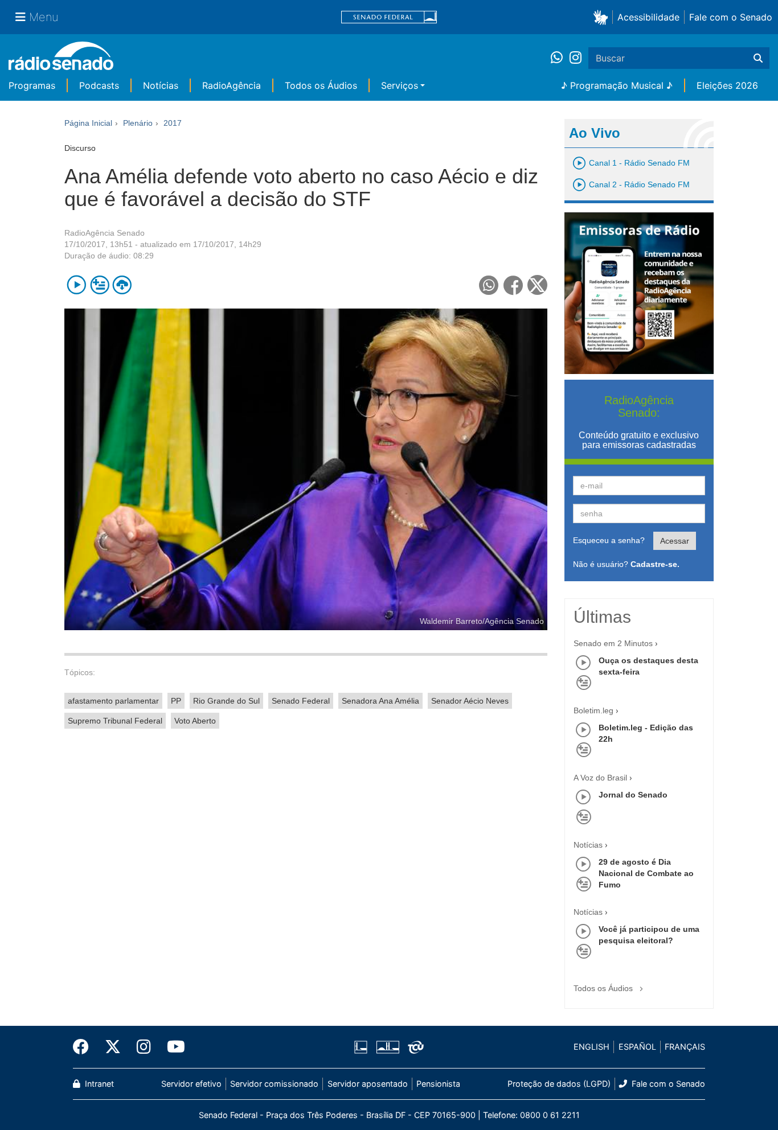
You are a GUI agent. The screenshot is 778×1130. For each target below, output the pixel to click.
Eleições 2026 (727, 85)
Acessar (674, 540)
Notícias (160, 85)
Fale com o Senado (730, 17)
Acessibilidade (648, 17)
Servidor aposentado (367, 1083)
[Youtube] (172, 1047)
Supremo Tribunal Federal (115, 720)
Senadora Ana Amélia (380, 700)
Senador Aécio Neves (470, 700)
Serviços (399, 85)
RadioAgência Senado (104, 232)
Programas (32, 85)
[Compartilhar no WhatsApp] (488, 284)
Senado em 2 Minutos (613, 643)
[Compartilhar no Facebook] (513, 284)
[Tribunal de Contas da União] (414, 1047)
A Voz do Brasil (600, 777)
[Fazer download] (122, 284)
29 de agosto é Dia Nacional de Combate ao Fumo (646, 873)
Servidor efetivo (191, 1083)
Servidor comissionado (274, 1083)
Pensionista (438, 1083)
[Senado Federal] (389, 17)
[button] (602, 16)
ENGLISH (591, 1046)
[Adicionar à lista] (99, 284)
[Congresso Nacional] (387, 1047)
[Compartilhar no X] (537, 285)
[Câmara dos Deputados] (362, 1047)
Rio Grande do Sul (226, 700)
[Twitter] (113, 1047)
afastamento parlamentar (113, 700)
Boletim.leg (593, 710)
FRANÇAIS (685, 1046)
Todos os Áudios (321, 85)
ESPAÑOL (637, 1046)
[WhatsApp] (560, 58)
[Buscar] (758, 58)
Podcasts (99, 85)
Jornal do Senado (633, 794)
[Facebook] (85, 1047)
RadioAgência (231, 85)
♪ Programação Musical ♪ (617, 85)
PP (176, 700)
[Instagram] (576, 58)
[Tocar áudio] (76, 284)
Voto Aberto (195, 720)
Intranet (98, 1083)
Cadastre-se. (654, 564)
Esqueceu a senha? (609, 540)
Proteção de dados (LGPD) (559, 1083)
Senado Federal (301, 700)
